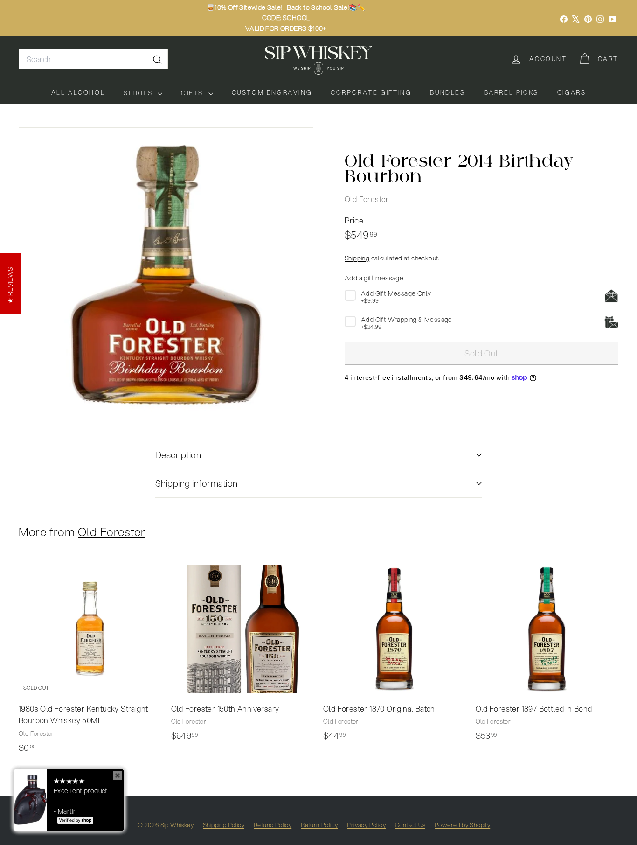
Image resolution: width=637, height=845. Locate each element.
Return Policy (319, 825)
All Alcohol (78, 92)
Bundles (447, 92)
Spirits (139, 93)
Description (178, 454)
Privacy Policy (366, 825)
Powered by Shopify (462, 825)
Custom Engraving (272, 92)
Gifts (193, 93)
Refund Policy (272, 825)
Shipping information (196, 483)
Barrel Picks (511, 92)
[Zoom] (166, 275)
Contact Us (410, 825)
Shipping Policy (223, 825)
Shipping (357, 257)
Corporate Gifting (371, 92)
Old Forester (367, 198)
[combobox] (93, 59)
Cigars (571, 92)
